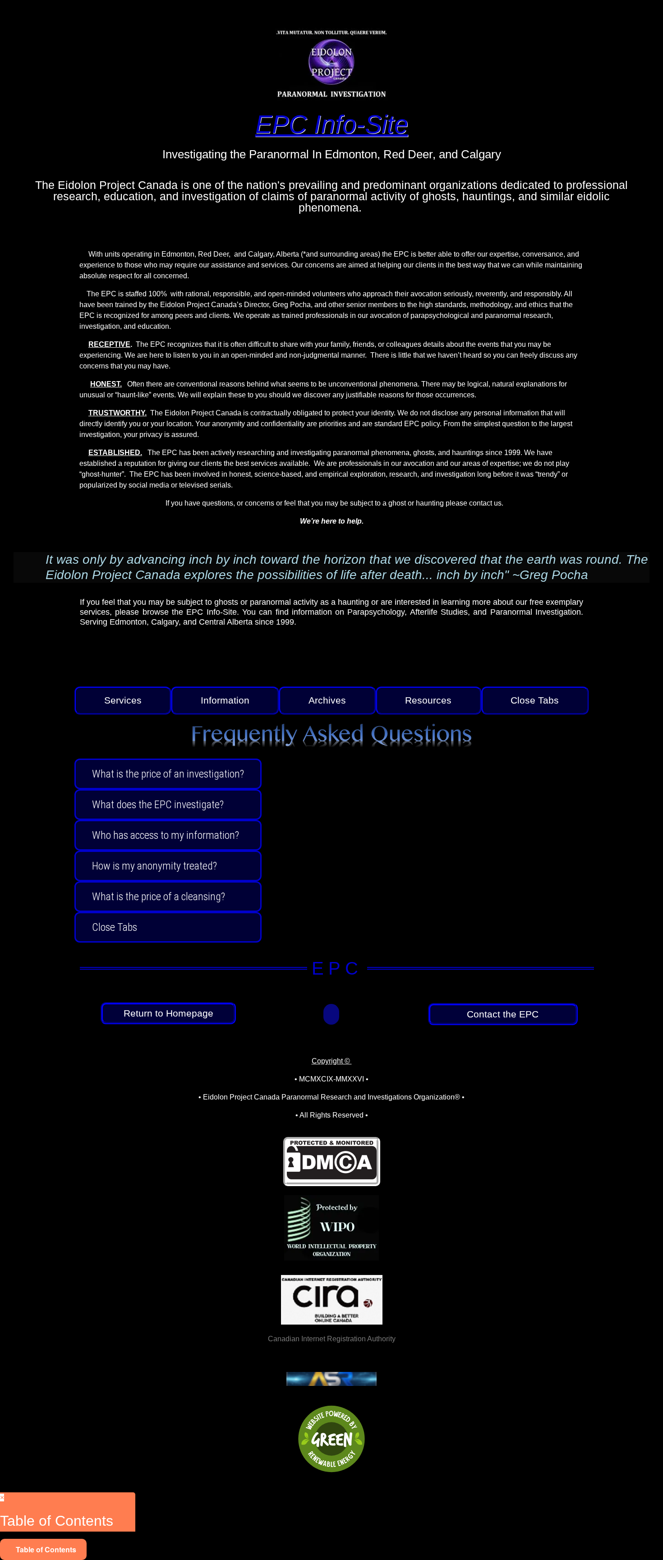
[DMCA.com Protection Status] (332, 1177)
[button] (331, 1014)
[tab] (122, 700)
